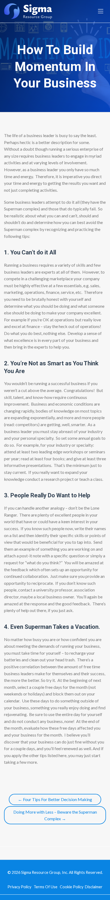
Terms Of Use (45, 887)
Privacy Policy (19, 887)
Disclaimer (94, 887)
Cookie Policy (71, 887)
